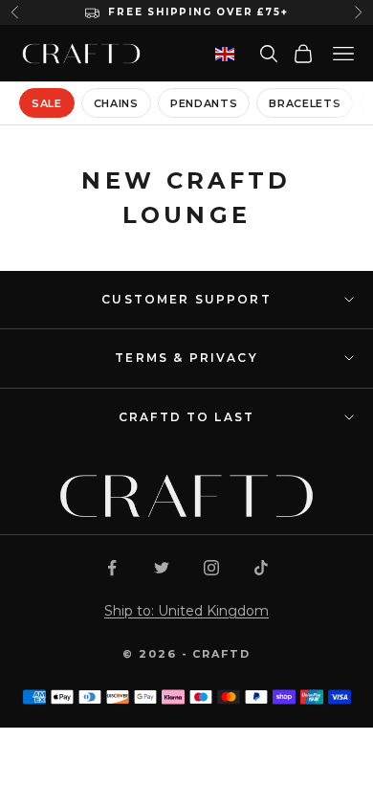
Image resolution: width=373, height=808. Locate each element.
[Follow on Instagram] (211, 567)
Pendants (203, 103)
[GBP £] (224, 54)
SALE (47, 103)
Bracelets (304, 103)
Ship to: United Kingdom (186, 610)
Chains (116, 103)
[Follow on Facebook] (111, 567)
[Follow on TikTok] (261, 567)
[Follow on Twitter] (161, 567)
